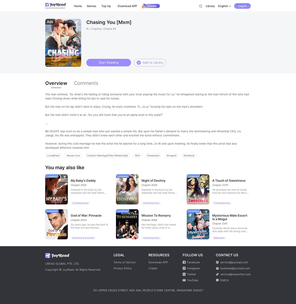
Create (152, 6)
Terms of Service (124, 262)
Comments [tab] (86, 83)
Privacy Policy (123, 268)
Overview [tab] (56, 83)
